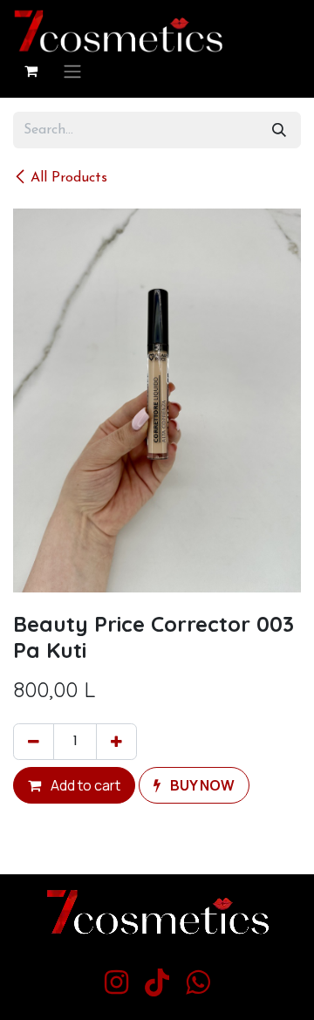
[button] (194, 785)
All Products (69, 178)
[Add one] (116, 741)
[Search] (279, 130)
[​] (116, 982)
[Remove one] (33, 741)
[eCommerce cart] (30, 70)
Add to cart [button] (84, 785)
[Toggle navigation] (72, 70)
